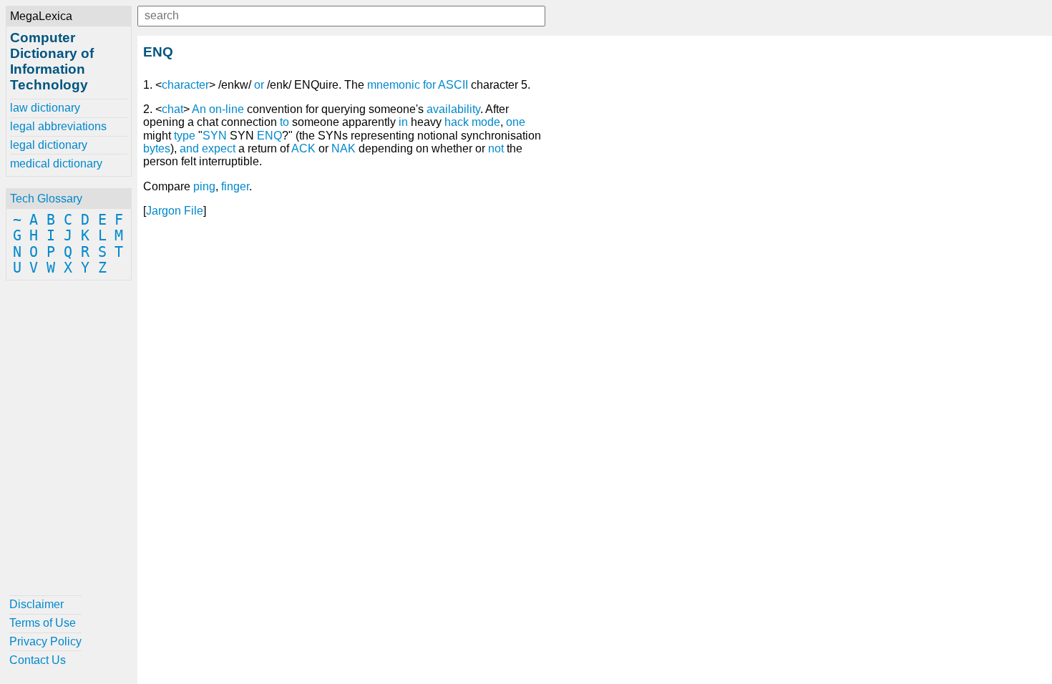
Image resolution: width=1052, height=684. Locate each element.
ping (204, 186)
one (515, 122)
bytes (156, 148)
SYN (215, 136)
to (284, 122)
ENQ (269, 136)
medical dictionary (56, 163)
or (259, 85)
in (403, 122)
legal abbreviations (58, 126)
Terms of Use (42, 623)
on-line (226, 109)
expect (218, 148)
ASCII (453, 85)
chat (172, 109)
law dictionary (45, 108)
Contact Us (37, 660)
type (184, 136)
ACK (303, 148)
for (429, 85)
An (199, 109)
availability (453, 109)
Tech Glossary (46, 198)
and (189, 148)
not (496, 148)
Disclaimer (36, 604)
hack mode (472, 122)
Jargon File (174, 211)
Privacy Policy (45, 641)
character (185, 85)
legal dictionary (48, 145)
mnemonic (393, 85)
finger (235, 186)
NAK (343, 148)
